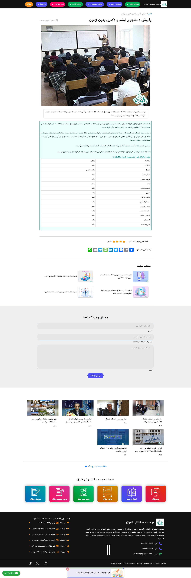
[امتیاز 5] (110, 241)
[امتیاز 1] (124, 241)
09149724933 (147, 548)
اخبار (150, 13)
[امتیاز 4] (114, 241)
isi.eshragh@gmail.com (143, 553)
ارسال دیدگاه (95, 375)
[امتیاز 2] (120, 241)
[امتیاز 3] (117, 241)
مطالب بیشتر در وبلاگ (97, 466)
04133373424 (147, 543)
